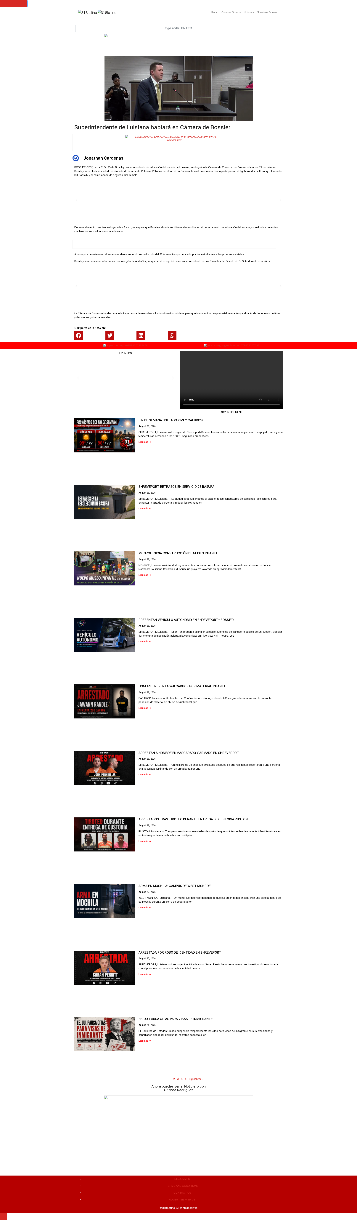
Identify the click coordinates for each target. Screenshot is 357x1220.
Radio (214, 12)
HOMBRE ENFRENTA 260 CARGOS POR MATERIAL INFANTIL (183, 686)
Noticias (249, 12)
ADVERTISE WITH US (182, 1199)
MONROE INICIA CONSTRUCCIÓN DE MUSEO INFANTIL (179, 553)
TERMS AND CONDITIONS (182, 1185)
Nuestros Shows (267, 12)
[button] (76, 200)
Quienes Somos (231, 12)
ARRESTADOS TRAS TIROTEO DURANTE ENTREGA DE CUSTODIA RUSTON (193, 819)
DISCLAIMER (182, 1179)
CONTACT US (182, 1192)
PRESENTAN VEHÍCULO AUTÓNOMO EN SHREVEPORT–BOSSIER (186, 619)
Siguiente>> (196, 1079)
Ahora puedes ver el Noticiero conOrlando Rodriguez (179, 1088)
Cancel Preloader (13, 3)
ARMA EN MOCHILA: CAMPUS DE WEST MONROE (175, 885)
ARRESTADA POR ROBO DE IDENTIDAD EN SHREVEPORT (180, 952)
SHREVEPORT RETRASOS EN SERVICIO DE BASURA (176, 486)
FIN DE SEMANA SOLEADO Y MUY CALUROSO (172, 420)
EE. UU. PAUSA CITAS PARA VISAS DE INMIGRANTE (176, 1019)
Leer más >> (145, 442)
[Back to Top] (3, 1216)
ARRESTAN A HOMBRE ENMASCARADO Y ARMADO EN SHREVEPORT (189, 752)
